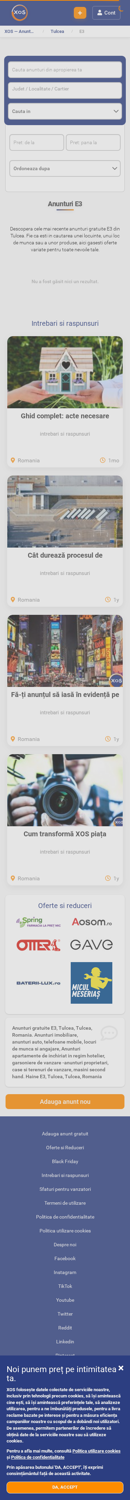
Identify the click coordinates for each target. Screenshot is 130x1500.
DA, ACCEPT (65, 1487)
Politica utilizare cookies (96, 1451)
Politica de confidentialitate (37, 1457)
